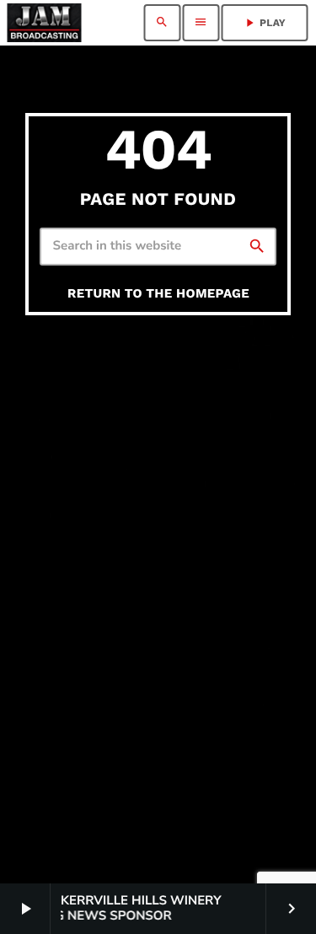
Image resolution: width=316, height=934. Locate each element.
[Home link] (44, 22)
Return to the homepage (158, 293)
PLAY (264, 23)
